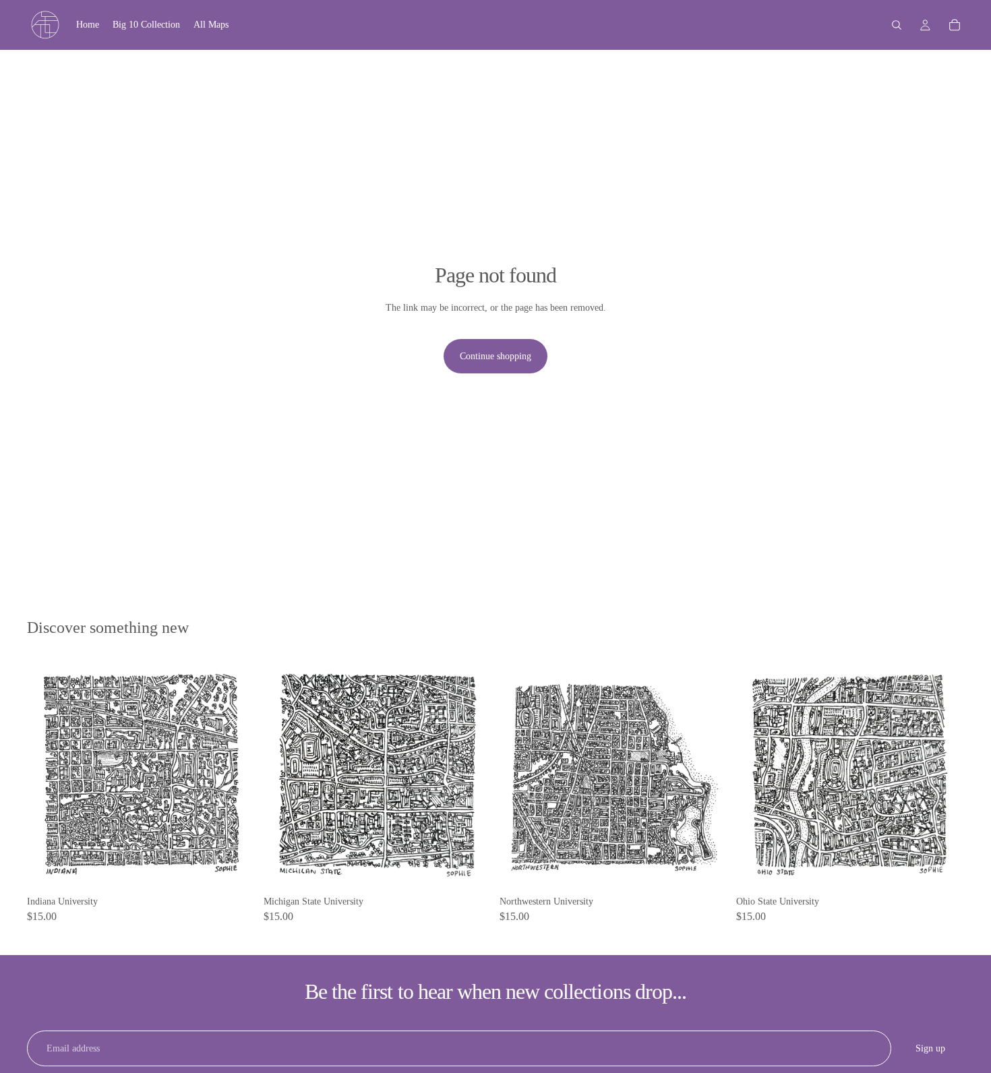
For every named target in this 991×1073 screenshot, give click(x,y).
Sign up (930, 1048)
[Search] (896, 25)
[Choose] (234, 869)
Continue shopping (495, 356)
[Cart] (954, 25)
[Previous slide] (47, 775)
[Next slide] (235, 775)
